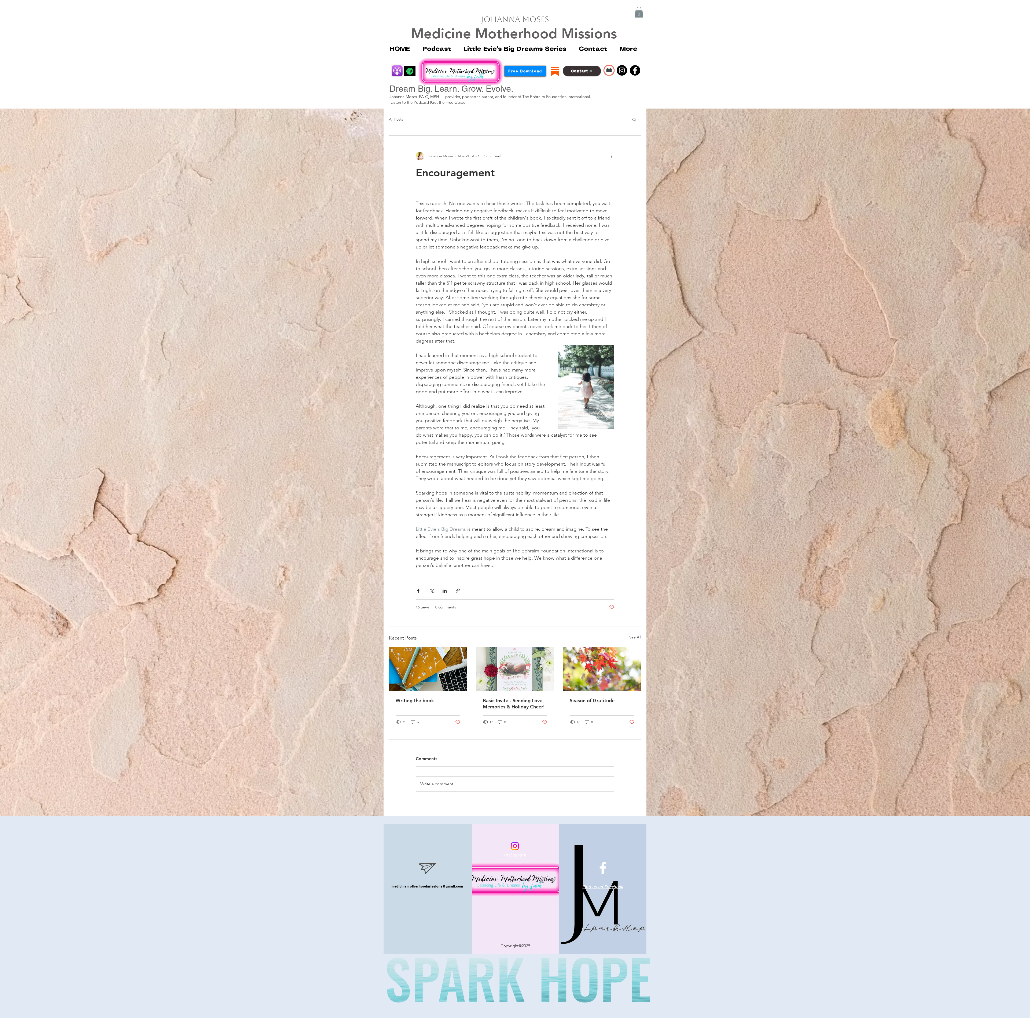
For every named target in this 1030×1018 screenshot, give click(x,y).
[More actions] (611, 156)
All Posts (396, 119)
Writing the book (415, 700)
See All (635, 637)
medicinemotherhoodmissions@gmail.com (428, 886)
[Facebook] (635, 70)
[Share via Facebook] (418, 590)
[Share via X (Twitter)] (431, 590)
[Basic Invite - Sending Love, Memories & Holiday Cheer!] (515, 669)
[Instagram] (622, 70)
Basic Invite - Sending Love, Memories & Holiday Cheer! (514, 703)
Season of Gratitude (592, 700)
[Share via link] (457, 590)
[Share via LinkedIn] (444, 590)
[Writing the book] (428, 669)
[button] (638, 12)
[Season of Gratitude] (602, 669)
